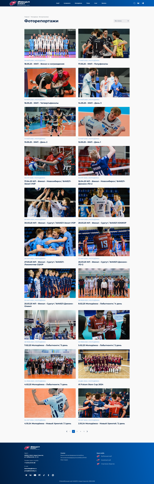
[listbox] (122, 21)
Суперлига (67, 3)
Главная (26, 17)
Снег (95, 3)
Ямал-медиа (64, 460)
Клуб (57, 3)
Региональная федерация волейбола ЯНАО (74, 457)
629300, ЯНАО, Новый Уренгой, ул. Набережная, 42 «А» (33, 456)
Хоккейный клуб (106, 460)
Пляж (88, 3)
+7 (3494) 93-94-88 (29, 463)
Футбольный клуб (106, 456)
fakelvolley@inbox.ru (30, 468)
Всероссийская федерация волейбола (72, 455)
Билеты (104, 3)
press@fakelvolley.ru (30, 471)
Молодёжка (78, 3)
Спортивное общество (108, 464)
